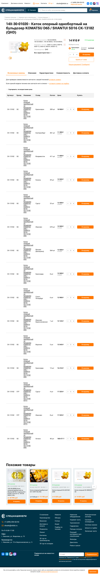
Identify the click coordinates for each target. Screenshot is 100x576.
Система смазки (91, 525)
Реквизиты (43, 529)
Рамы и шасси (75, 545)
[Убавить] (70, 54)
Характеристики (46, 73)
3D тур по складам (46, 543)
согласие (81, 557)
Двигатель (74, 542)
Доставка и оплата (81, 73)
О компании (44, 515)
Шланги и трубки (91, 528)
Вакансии (43, 521)
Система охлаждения (89, 521)
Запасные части (91, 531)
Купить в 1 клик (81, 60)
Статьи (57, 521)
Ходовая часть (75, 520)
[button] (10, 58)
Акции (57, 524)
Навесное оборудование (75, 516)
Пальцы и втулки (76, 529)
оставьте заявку (55, 80)
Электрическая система (90, 516)
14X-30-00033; (48, 41)
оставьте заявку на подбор (59, 83)
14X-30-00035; (57, 41)
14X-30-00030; (51, 40)
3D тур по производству (45, 539)
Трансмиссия (75, 523)
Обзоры (57, 518)
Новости (58, 515)
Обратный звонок (76, 4)
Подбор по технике (58, 528)
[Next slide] (29, 58)
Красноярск (75, 48)
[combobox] (21, 89)
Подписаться (92, 554)
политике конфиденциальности (49, 571)
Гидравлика (74, 526)
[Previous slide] (7, 58)
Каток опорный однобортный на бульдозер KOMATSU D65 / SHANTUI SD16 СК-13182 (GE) (28, 109)
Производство (45, 518)
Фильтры (73, 539)
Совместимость (63, 73)
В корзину (86, 54)
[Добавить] (76, 54)
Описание (32, 73)
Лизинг (42, 532)
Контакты (43, 535)
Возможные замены (16, 73)
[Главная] (13, 10)
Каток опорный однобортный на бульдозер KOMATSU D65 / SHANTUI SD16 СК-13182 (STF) (28, 391)
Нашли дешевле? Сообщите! (79, 64)
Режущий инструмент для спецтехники (75, 534)
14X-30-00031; (38, 41)
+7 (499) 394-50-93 (77, 2)
